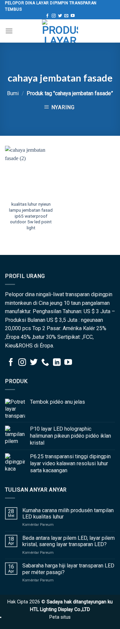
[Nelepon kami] (45, 362)
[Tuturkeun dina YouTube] (73, 16)
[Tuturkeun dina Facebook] (47, 16)
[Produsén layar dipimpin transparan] (60, 31)
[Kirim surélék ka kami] (66, 16)
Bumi (13, 93)
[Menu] (9, 31)
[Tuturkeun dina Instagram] (54, 16)
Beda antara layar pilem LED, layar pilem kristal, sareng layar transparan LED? (68, 541)
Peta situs (60, 617)
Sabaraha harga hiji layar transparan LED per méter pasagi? (68, 568)
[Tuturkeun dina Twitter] (60, 16)
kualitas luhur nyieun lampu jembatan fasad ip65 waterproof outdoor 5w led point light (31, 215)
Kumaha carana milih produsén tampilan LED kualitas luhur (68, 513)
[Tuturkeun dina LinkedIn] (57, 362)
